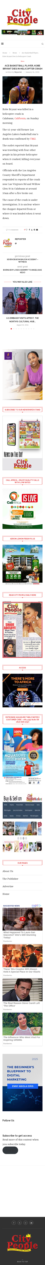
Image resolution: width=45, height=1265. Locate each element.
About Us (7, 871)
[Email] (31, 1223)
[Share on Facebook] (29, 230)
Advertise (7, 886)
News (15, 53)
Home (4, 53)
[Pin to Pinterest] (34, 230)
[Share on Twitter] (32, 230)
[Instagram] (26, 1223)
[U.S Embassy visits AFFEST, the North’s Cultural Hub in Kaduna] (22, 300)
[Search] (42, 44)
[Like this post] (26, 230)
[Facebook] (14, 1223)
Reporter (18, 72)
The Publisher (10, 878)
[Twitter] (20, 1223)
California (20, 118)
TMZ (33, 138)
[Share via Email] (37, 230)
